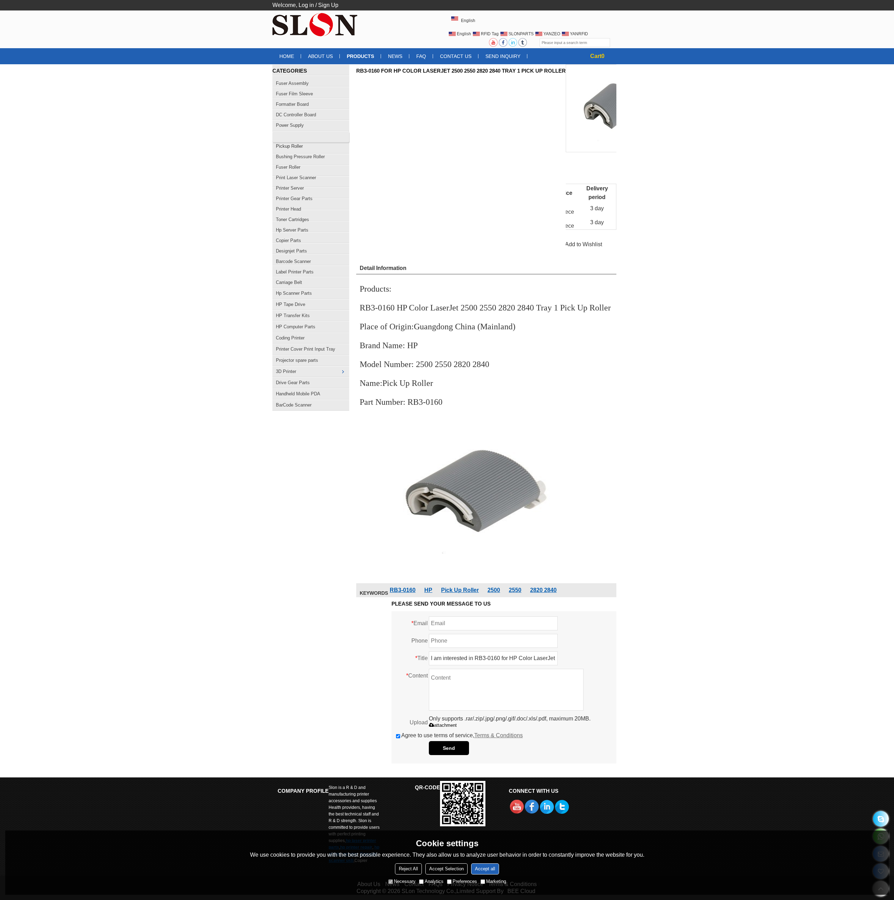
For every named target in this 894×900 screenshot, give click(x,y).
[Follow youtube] (494, 42)
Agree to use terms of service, (462, 735)
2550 (515, 590)
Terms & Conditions (498, 735)
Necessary (405, 881)
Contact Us (455, 56)
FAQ (421, 56)
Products (360, 56)
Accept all (485, 868)
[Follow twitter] (523, 42)
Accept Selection (446, 868)
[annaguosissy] (881, 819)
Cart (597, 56)
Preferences (465, 881)
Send (449, 748)
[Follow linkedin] (513, 42)
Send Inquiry (502, 56)
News (395, 56)
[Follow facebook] (503, 42)
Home (286, 56)
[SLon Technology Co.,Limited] (316, 24)
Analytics (434, 881)
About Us (320, 56)
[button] (583, 244)
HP (428, 590)
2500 (494, 590)
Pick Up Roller (460, 590)
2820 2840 (543, 590)
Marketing (496, 881)
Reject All (408, 868)
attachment (445, 725)
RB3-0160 (403, 590)
